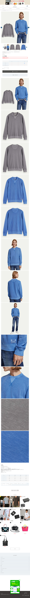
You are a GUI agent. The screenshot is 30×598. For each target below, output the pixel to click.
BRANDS (3, 8)
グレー (25, 483)
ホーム (1, 10)
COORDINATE (26, 8)
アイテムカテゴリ (3, 483)
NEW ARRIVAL (18, 8)
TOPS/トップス (11, 483)
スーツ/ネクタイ (2, 561)
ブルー (2, 484)
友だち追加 (15, 592)
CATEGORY (10, 8)
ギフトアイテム (2, 572)
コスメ (1, 571)
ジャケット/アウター (3, 558)
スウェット (23, 483)
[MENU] (2, 6)
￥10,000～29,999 (9, 484)
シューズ (1, 564)
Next (28, 27)
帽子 (1, 565)
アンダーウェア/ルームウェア (4, 568)
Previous (1, 27)
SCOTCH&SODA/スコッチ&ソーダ (6, 10)
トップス (11, 10)
